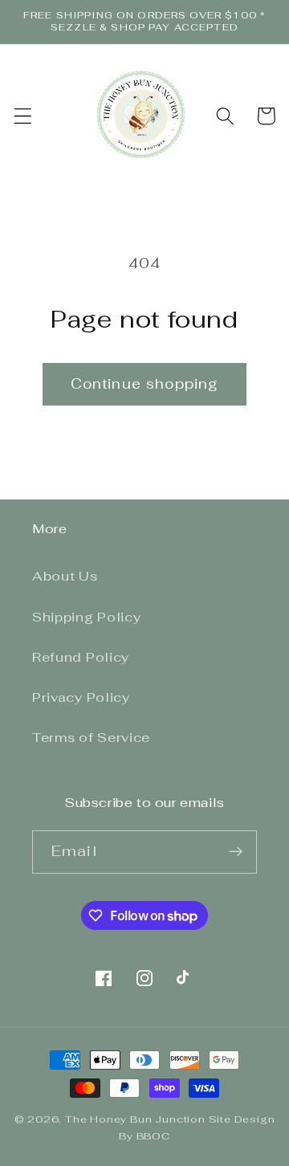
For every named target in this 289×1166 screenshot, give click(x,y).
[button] (22, 116)
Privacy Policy (81, 697)
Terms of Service (91, 737)
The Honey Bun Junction (135, 1119)
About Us (65, 576)
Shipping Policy (86, 617)
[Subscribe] (235, 852)
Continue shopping (145, 384)
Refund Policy (80, 657)
